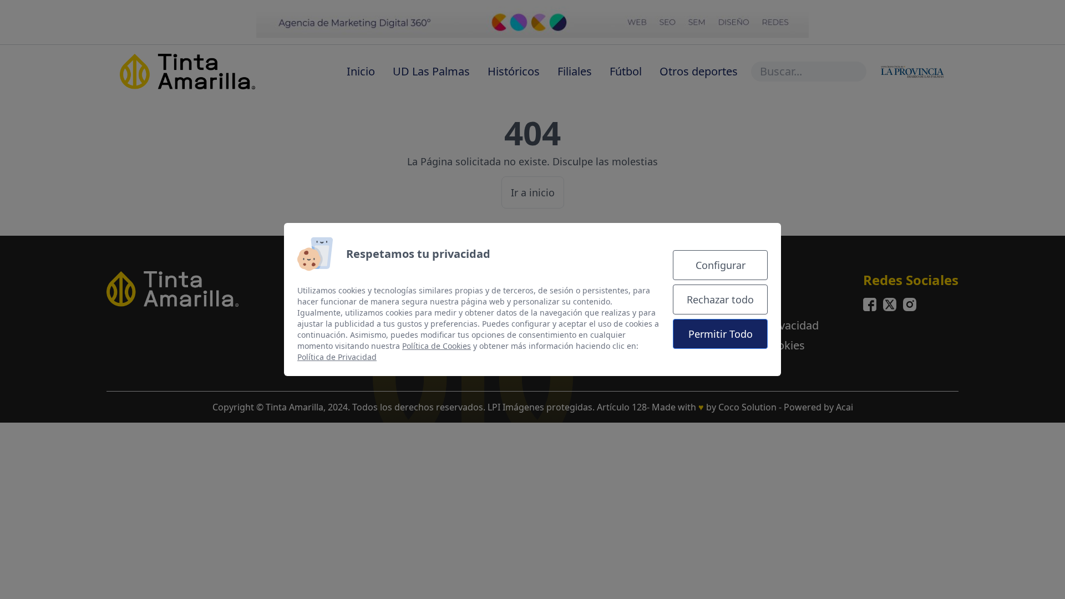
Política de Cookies (436, 346)
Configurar (721, 265)
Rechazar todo (720, 299)
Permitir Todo (720, 334)
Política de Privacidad (337, 357)
